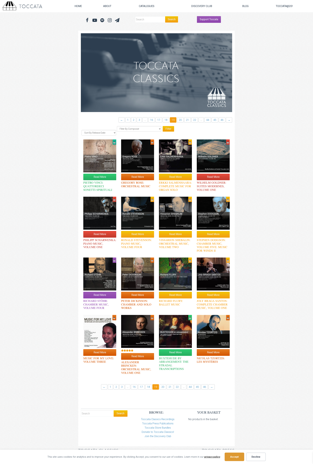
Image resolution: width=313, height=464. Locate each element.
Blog (245, 6)
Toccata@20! (284, 6)
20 (180, 120)
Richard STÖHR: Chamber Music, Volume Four (96, 304)
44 (207, 120)
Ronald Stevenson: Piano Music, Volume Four (136, 243)
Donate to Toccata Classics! (158, 432)
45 (214, 120)
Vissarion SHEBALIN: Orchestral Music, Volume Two (174, 243)
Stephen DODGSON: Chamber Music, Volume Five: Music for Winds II (212, 245)
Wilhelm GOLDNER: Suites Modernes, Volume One (211, 186)
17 (158, 120)
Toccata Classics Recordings (157, 419)
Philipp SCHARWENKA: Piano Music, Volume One (99, 243)
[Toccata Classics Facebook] (87, 20)
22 (194, 120)
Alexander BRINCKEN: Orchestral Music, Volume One (136, 367)
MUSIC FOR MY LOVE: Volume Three (98, 360)
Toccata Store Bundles (158, 427)
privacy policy (212, 456)
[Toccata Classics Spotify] (102, 20)
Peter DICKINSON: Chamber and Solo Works (136, 304)
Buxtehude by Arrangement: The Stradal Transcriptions (173, 363)
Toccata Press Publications (157, 423)
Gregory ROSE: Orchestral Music (135, 184)
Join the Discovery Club (157, 436)
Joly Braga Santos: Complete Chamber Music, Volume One (212, 304)
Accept (234, 456)
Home (78, 6)
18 (165, 120)
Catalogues (146, 6)
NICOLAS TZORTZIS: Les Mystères (211, 360)
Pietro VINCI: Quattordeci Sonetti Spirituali (97, 186)
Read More (100, 176)
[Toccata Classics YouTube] (94, 20)
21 (187, 120)
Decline (256, 456)
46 (222, 120)
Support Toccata (209, 19)
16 (151, 120)
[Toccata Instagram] (109, 20)
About (107, 6)
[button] (117, 20)
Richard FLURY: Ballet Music (171, 302)
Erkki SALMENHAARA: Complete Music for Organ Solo (175, 186)
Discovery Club (201, 6)
